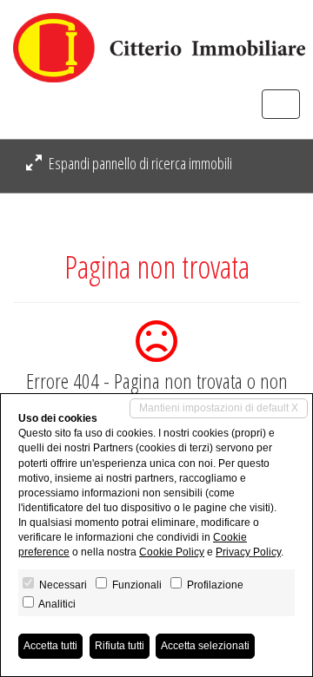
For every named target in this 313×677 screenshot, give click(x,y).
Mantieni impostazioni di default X (218, 408)
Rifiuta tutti (119, 646)
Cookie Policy (171, 552)
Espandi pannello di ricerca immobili (139, 163)
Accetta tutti (50, 646)
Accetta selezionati (205, 646)
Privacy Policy (248, 552)
